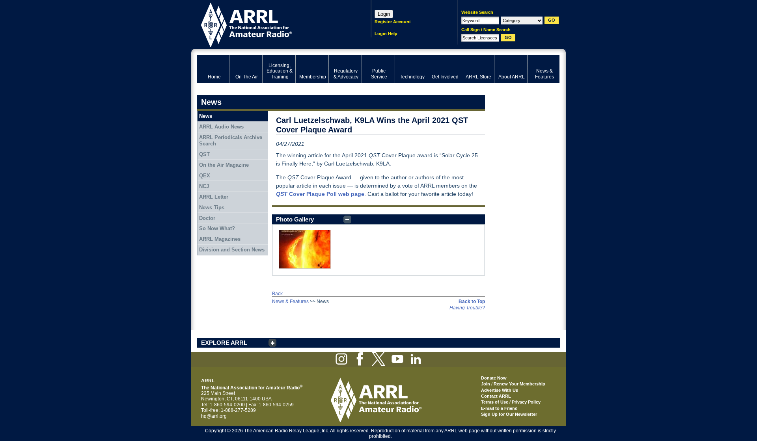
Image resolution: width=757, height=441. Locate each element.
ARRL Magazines (220, 239)
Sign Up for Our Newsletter (509, 414)
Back (277, 293)
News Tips (211, 207)
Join (485, 383)
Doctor (207, 218)
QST (204, 154)
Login (384, 14)
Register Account (393, 21)
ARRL (273, 24)
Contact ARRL (496, 396)
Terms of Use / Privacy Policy (511, 402)
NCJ (204, 186)
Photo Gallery (295, 219)
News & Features (290, 301)
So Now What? (217, 228)
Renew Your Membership (519, 383)
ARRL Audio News (221, 127)
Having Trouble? (467, 308)
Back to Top (472, 301)
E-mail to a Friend (499, 408)
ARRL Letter (213, 197)
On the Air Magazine (224, 165)
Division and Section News (232, 250)
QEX (204, 176)
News (205, 116)
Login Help (386, 33)
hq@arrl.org (214, 416)
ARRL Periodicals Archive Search (230, 140)
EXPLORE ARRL (224, 342)
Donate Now (494, 378)
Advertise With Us (499, 390)
